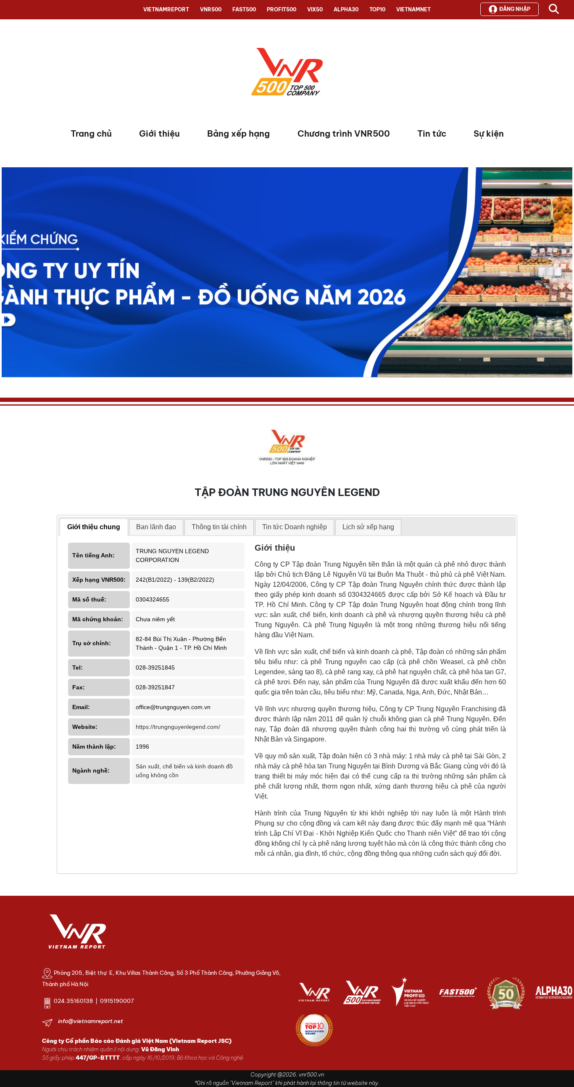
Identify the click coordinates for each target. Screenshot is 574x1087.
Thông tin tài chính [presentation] (219, 526)
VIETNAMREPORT (166, 9)
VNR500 (210, 9)
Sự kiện (489, 133)
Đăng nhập (514, 9)
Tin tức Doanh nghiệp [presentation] (294, 526)
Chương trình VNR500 (344, 133)
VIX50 (315, 9)
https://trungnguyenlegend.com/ (178, 726)
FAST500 (244, 9)
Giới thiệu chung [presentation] (93, 526)
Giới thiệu (159, 133)
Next (8, 274)
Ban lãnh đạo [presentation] (156, 526)
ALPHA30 (346, 9)
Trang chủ (91, 133)
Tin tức (431, 133)
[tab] (93, 527)
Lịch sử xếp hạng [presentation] (368, 526)
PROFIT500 (281, 9)
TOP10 (377, 9)
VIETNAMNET (413, 9)
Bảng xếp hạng (238, 133)
